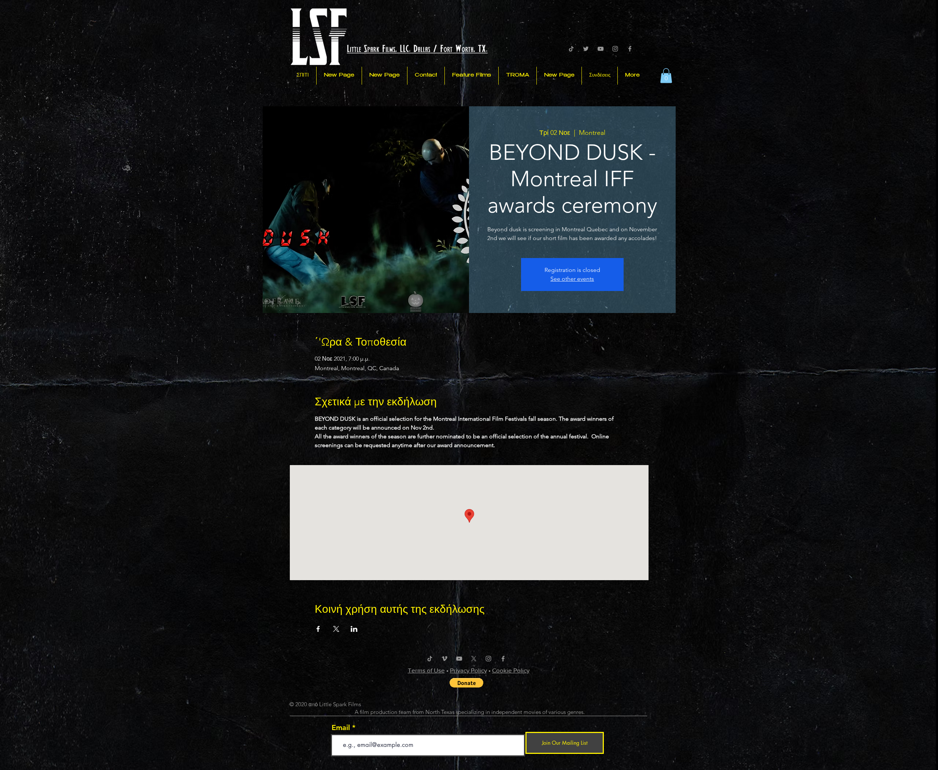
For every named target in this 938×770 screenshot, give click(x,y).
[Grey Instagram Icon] (615, 48)
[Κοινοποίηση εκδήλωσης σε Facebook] (318, 629)
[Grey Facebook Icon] (630, 48)
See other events (572, 278)
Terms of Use (426, 670)
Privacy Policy (468, 670)
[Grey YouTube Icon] (600, 48)
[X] (473, 658)
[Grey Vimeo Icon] (444, 658)
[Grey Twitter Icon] (586, 48)
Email (341, 727)
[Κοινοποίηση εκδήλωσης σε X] (336, 629)
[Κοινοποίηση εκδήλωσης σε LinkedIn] (354, 629)
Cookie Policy (510, 670)
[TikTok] (571, 48)
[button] (666, 75)
